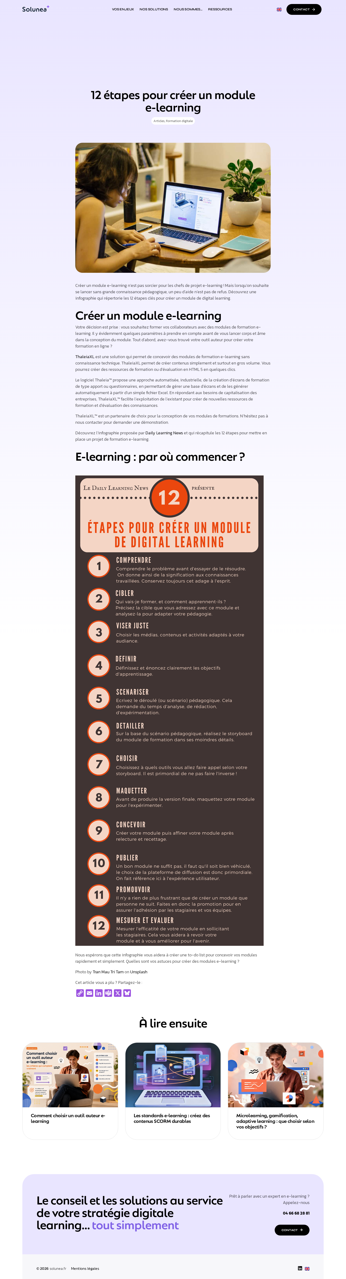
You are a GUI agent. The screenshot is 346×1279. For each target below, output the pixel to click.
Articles (159, 121)
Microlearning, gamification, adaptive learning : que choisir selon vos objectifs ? (275, 1120)
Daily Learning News (164, 433)
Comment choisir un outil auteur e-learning (68, 1118)
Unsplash (138, 972)
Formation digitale (179, 121)
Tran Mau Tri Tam (108, 972)
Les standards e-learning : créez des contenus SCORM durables (172, 1118)
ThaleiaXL (84, 356)
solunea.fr (58, 1268)
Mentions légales (85, 1268)
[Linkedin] (300, 1268)
